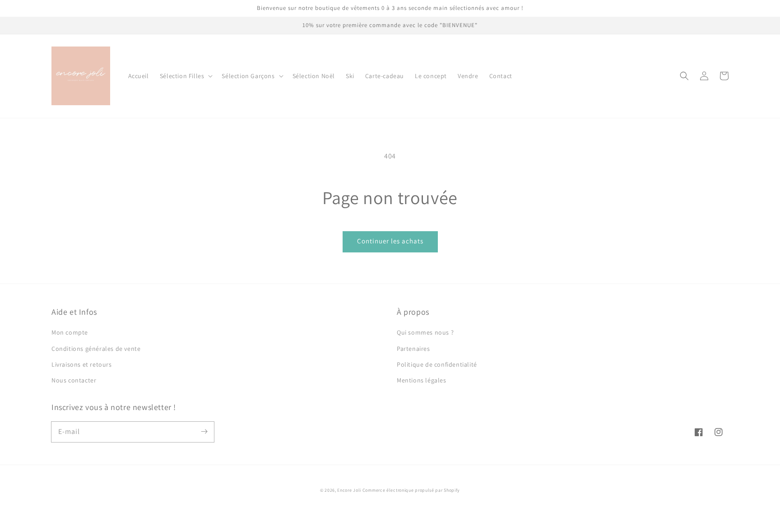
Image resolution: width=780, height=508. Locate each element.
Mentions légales (421, 380)
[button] (185, 75)
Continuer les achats (390, 241)
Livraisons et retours (81, 364)
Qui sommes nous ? (425, 332)
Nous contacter (73, 380)
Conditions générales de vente (95, 349)
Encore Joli (349, 490)
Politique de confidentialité (437, 364)
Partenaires (413, 349)
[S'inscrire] (204, 432)
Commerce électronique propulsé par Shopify (411, 490)
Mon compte (69, 332)
